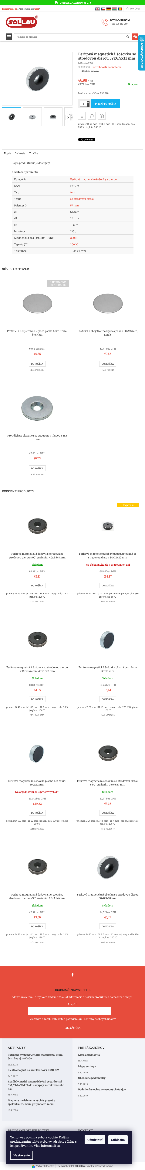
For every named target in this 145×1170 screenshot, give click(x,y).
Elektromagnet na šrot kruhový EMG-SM (33, 1070)
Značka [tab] (34, 153)
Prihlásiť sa (72, 1027)
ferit (72, 192)
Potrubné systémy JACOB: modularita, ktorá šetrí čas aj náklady (35, 1056)
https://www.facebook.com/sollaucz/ (72, 974)
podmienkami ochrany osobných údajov (91, 1019)
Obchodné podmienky (92, 1078)
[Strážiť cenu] (102, 115)
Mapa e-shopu (87, 1066)
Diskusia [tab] (20, 153)
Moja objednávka (89, 1055)
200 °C (74, 244)
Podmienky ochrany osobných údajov (102, 1089)
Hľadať (129, 37)
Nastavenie (21, 1155)
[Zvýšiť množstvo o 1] (88, 102)
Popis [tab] (7, 153)
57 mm (74, 205)
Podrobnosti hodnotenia (107, 67)
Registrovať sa (9, 8)
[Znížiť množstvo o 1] (88, 105)
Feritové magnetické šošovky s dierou (93, 179)
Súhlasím (118, 1140)
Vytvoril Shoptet (45, 1165)
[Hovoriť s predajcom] (92, 115)
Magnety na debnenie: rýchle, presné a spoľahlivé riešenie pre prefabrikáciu (31, 1102)
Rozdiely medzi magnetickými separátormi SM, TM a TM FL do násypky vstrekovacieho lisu (36, 1085)
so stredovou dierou (82, 199)
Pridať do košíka (105, 103)
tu (58, 1146)
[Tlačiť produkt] (82, 115)
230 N (73, 238)
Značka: (90, 70)
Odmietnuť (95, 1140)
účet (36, 8)
